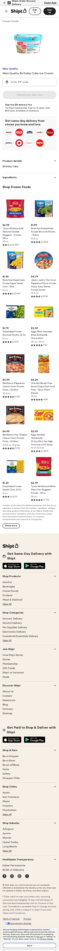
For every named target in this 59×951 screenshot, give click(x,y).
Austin (6, 792)
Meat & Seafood (12, 600)
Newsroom (9, 700)
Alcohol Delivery (12, 623)
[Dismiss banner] (4, 3)
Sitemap (7, 713)
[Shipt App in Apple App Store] (12, 566)
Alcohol (7, 582)
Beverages (9, 586)
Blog (5, 704)
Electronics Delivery (14, 632)
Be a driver (9, 760)
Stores (6, 659)
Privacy (27, 919)
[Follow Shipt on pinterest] (19, 876)
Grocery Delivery (12, 618)
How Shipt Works (13, 655)
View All (7, 604)
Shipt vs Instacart (13, 672)
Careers (7, 696)
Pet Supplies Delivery (15, 627)
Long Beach (10, 846)
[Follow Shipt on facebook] (4, 876)
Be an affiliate (11, 765)
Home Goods (10, 591)
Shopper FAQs (11, 778)
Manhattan (9, 810)
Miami (6, 801)
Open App (50, 3)
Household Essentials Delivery (20, 636)
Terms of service (11, 919)
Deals (6, 677)
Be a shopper (11, 756)
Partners (8, 709)
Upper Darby (10, 842)
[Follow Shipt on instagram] (12, 876)
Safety (7, 773)
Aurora (7, 833)
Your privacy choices (20, 923)
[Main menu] (6, 11)
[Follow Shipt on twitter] (27, 876)
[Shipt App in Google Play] (34, 566)
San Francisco (11, 797)
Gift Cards (9, 668)
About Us (8, 691)
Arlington (8, 829)
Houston (8, 806)
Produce (7, 595)
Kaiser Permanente (14, 865)
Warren (7, 838)
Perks (6, 769)
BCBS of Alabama (13, 870)
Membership (10, 664)
